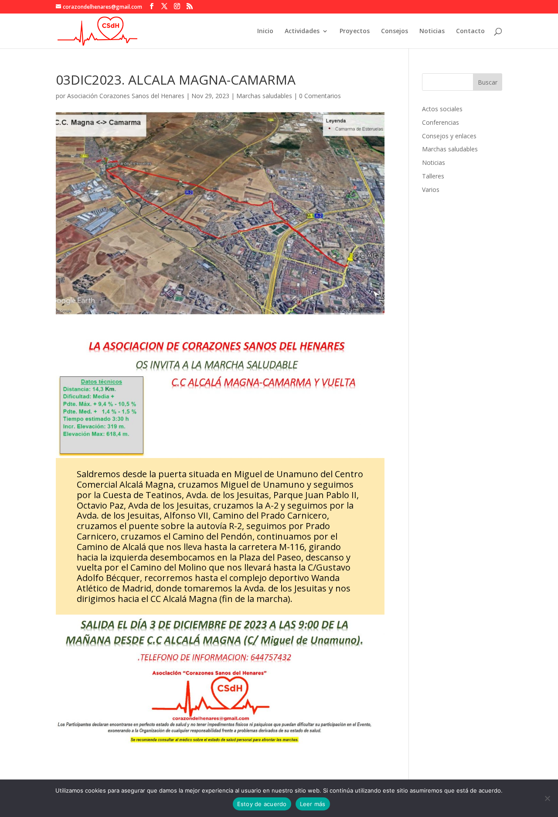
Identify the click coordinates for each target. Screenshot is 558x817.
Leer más (313, 803)
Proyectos (355, 31)
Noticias (432, 31)
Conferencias (440, 122)
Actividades (302, 31)
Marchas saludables (264, 96)
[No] (547, 798)
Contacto (470, 31)
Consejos (394, 31)
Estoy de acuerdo (262, 803)
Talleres (433, 176)
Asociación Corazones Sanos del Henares (125, 96)
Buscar (487, 82)
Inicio (265, 31)
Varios (430, 189)
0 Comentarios (320, 96)
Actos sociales (442, 109)
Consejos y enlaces (449, 136)
